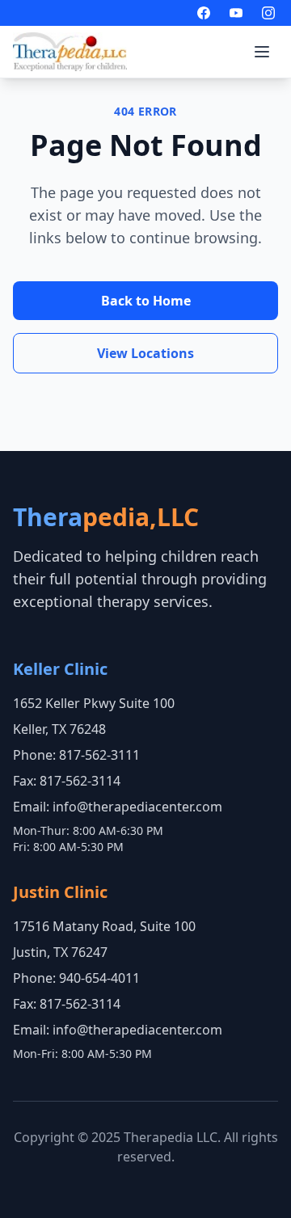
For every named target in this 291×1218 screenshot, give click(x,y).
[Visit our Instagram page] (268, 13)
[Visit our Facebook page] (203, 13)
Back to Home (146, 301)
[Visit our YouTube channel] (236, 13)
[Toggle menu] (262, 52)
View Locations (145, 353)
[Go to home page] (70, 51)
